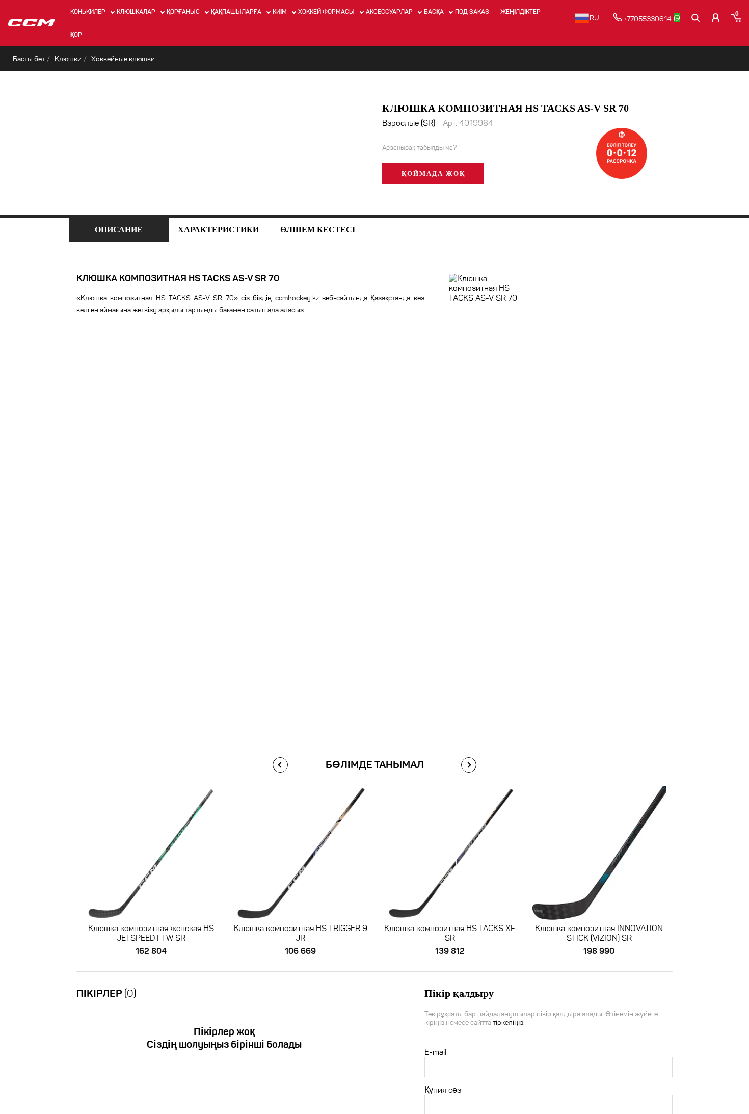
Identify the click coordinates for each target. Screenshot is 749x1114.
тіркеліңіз (508, 1022)
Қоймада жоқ (433, 173)
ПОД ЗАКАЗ (472, 11)
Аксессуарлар (389, 11)
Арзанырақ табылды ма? (419, 148)
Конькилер (87, 11)
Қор (76, 34)
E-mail (435, 1052)
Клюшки (68, 59)
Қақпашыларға (236, 11)
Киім (280, 11)
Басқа (434, 11)
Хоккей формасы (326, 11)
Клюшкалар (136, 11)
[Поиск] (695, 18)
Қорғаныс (183, 11)
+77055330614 (647, 19)
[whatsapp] (677, 18)
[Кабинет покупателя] (716, 18)
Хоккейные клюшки (123, 59)
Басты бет (29, 59)
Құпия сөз (442, 1090)
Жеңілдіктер (520, 11)
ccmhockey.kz (297, 298)
